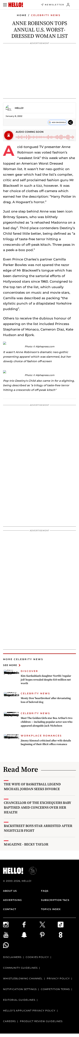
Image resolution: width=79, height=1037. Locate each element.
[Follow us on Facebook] (30, 924)
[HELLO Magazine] (15, 5)
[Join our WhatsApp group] (12, 945)
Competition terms (55, 989)
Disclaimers (12, 957)
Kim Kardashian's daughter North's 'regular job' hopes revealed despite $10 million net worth (46, 679)
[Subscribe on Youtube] (12, 935)
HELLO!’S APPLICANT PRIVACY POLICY (29, 1010)
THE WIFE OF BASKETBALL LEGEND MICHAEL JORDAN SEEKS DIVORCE (32, 786)
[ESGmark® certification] (30, 871)
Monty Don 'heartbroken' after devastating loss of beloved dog (46, 700)
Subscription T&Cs (55, 900)
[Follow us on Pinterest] (49, 935)
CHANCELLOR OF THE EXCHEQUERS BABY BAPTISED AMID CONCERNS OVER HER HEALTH (37, 807)
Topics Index (51, 909)
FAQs (45, 890)
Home (22, 15)
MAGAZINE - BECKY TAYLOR (26, 844)
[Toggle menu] (5, 4)
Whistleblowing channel (23, 978)
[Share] (70, 122)
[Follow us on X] (49, 924)
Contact (9, 909)
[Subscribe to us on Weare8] (67, 935)
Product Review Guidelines (41, 1021)
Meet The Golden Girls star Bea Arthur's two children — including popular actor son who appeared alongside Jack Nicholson (46, 721)
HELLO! (19, 108)
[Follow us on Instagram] (12, 924)
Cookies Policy (37, 957)
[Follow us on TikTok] (67, 924)
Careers (9, 1021)
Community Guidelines (20, 967)
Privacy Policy (58, 978)
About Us (10, 890)
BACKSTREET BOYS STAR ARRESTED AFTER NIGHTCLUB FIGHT (38, 828)
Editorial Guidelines (19, 999)
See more (10, 665)
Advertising (12, 900)
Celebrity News (46, 15)
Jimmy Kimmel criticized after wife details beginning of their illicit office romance (46, 742)
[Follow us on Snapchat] (30, 935)
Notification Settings (20, 989)
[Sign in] (68, 4)
